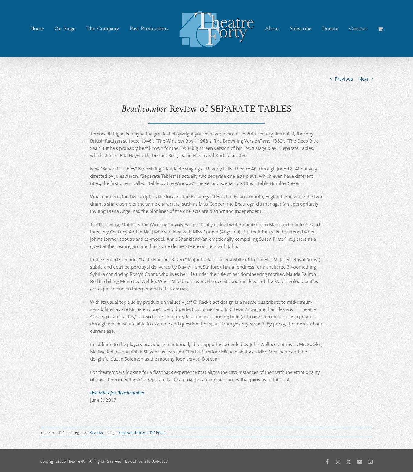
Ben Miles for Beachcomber (117, 393)
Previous (344, 79)
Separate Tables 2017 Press (141, 432)
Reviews (96, 432)
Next (363, 79)
